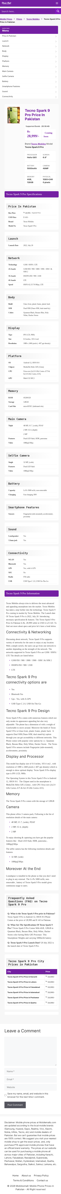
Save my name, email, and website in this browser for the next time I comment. (27, 1095)
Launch (5, 41)
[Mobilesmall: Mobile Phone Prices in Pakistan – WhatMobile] (6, 3)
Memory (5, 66)
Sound (5, 91)
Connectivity (7, 96)
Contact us (42, 1180)
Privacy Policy (41, 1175)
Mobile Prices (6, 19)
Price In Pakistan (9, 36)
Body (4, 51)
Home (15, 1175)
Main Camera (7, 71)
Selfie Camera (8, 76)
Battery (5, 81)
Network (5, 46)
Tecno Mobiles (33, 19)
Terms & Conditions (23, 1180)
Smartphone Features (11, 86)
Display (5, 56)
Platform (5, 61)
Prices (19, 19)
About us (26, 1175)
